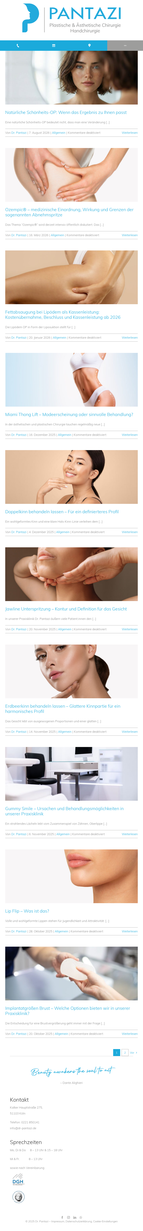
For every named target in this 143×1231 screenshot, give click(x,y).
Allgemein (58, 132)
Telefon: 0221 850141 (24, 1122)
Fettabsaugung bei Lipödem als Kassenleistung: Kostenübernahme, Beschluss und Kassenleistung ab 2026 (63, 314)
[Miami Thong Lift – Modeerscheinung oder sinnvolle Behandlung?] (71, 380)
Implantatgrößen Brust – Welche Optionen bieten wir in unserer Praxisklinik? (67, 1010)
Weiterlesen (130, 132)
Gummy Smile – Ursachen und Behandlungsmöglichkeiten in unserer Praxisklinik (64, 811)
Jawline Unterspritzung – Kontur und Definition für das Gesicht (66, 608)
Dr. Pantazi (19, 132)
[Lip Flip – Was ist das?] (71, 876)
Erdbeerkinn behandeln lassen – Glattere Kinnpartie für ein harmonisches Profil (62, 708)
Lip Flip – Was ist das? (27, 911)
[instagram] (68, 1217)
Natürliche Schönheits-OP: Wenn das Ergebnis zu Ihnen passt (66, 112)
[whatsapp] (81, 1217)
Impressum (57, 1221)
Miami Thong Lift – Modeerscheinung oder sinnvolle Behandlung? (69, 414)
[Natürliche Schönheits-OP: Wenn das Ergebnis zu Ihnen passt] (71, 78)
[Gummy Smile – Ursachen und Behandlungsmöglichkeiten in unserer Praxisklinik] (71, 774)
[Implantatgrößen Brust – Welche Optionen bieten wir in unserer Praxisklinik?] (71, 973)
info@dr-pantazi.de (23, 1128)
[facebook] (62, 1217)
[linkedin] (74, 1217)
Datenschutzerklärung (79, 1221)
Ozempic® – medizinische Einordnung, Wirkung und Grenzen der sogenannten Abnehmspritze (69, 212)
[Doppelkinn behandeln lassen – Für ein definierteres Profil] (71, 477)
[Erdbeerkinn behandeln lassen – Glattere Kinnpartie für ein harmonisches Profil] (71, 671)
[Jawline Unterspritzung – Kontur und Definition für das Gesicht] (71, 574)
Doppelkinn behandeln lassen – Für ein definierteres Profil (62, 511)
